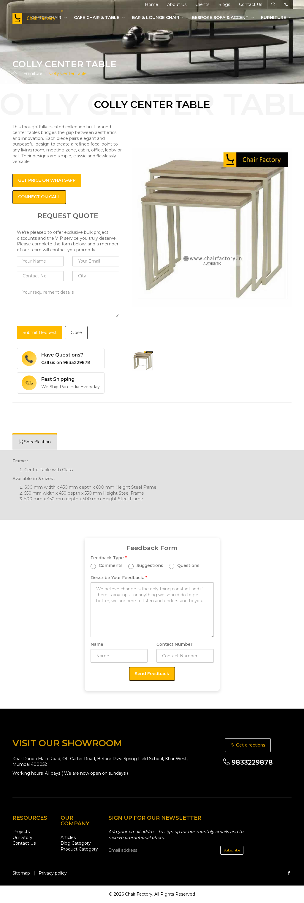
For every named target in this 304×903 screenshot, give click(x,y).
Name (97, 644)
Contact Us (250, 4)
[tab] (34, 442)
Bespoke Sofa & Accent (221, 17)
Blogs (224, 4)
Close (76, 332)
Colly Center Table (68, 73)
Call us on (65, 362)
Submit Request (40, 332)
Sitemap (21, 873)
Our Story (22, 837)
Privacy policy (53, 873)
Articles (68, 837)
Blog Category (76, 843)
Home (151, 4)
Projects (21, 831)
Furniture (274, 17)
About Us (176, 4)
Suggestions (149, 565)
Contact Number (174, 644)
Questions (188, 565)
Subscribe (232, 850)
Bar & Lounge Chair (156, 17)
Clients (202, 4)
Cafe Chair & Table (97, 17)
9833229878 (251, 762)
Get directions (250, 745)
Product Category (79, 849)
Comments (110, 565)
